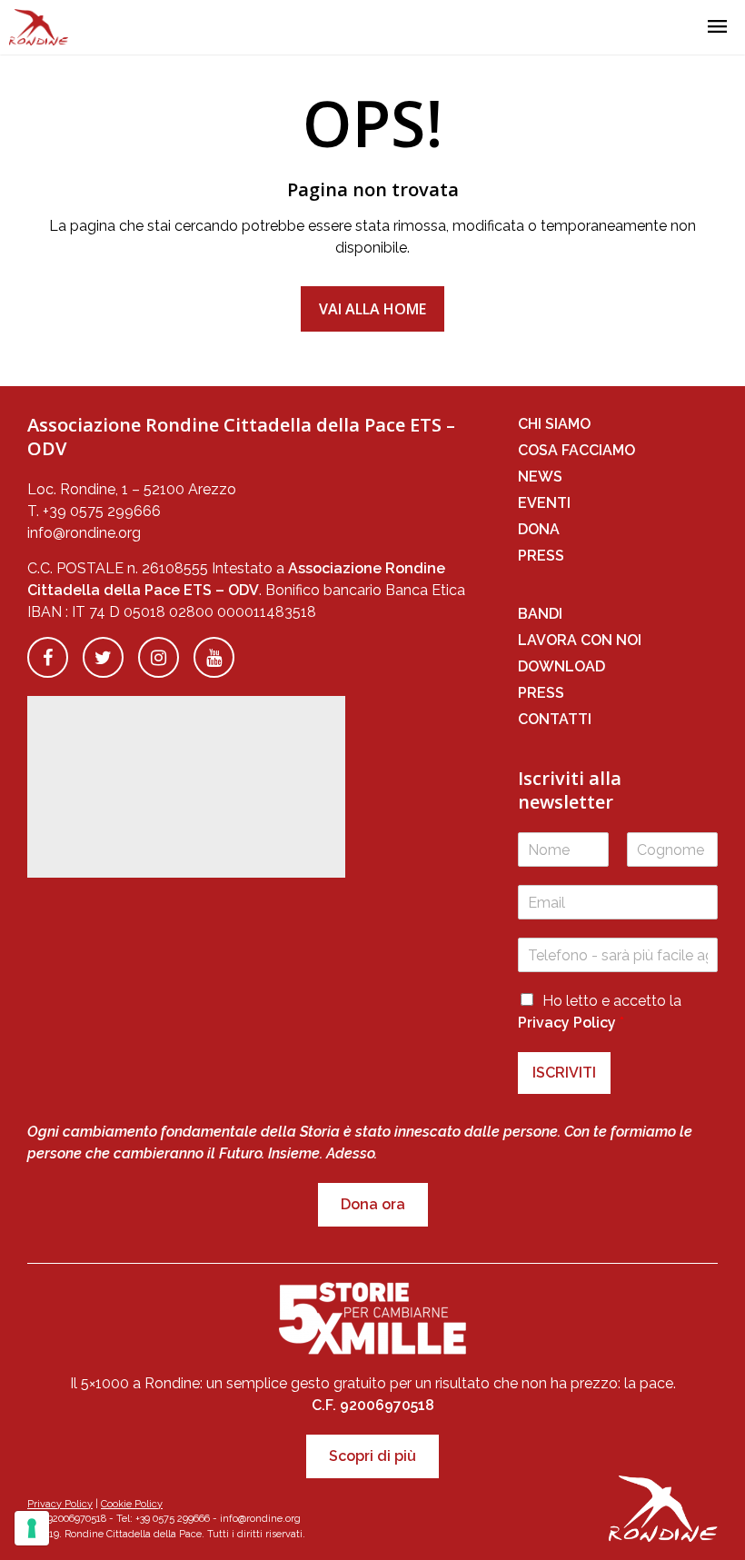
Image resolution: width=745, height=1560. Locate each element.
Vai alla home (372, 309)
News (540, 476)
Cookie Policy (132, 1504)
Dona (539, 529)
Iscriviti (564, 1072)
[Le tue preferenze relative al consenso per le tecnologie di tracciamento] (32, 1528)
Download (561, 666)
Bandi (540, 613)
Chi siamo (554, 423)
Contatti (554, 719)
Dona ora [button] (373, 1204)
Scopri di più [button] (372, 1456)
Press (541, 555)
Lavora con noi (579, 640)
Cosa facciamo (576, 450)
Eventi (544, 503)
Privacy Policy (567, 1022)
